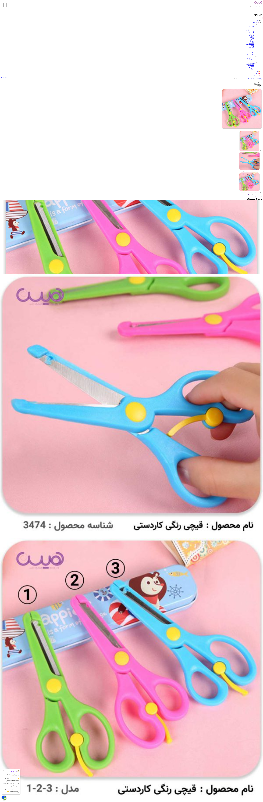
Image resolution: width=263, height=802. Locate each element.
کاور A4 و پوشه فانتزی (249, 46)
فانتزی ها (252, 45)
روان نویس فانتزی (250, 29)
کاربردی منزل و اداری (249, 58)
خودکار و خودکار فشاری (249, 30)
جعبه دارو (252, 59)
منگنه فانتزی (251, 43)
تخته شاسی (252, 49)
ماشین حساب (251, 41)
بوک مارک (252, 40)
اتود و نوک (252, 28)
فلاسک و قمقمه (251, 53)
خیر (246, 194)
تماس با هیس (255, 75)
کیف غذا (252, 36)
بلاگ (257, 71)
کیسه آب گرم (251, 67)
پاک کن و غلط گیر (250, 26)
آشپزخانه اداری (252, 57)
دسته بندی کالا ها (254, 22)
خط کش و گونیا (251, 35)
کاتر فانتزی (252, 39)
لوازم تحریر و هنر (251, 24)
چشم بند (252, 66)
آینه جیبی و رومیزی (250, 64)
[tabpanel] (131, 757)
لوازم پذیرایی (251, 60)
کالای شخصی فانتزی (251, 63)
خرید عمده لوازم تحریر (249, 78)
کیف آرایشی (251, 67)
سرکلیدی (252, 52)
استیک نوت (252, 34)
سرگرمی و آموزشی (250, 44)
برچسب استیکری (250, 46)
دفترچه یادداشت (251, 32)
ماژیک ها (252, 31)
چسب (253, 38)
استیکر (252, 33)
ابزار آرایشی (251, 68)
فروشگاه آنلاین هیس (258, 78)
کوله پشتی (252, 37)
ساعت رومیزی (251, 50)
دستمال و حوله (251, 65)
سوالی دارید (255, 73)
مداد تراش (252, 27)
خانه (257, 20)
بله (248, 194)
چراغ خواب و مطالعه (250, 54)
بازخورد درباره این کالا (258, 195)
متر (253, 51)
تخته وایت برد (251, 48)
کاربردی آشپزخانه (250, 57)
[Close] (5, 5)
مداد (253, 25)
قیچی (253, 42)
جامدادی (252, 47)
